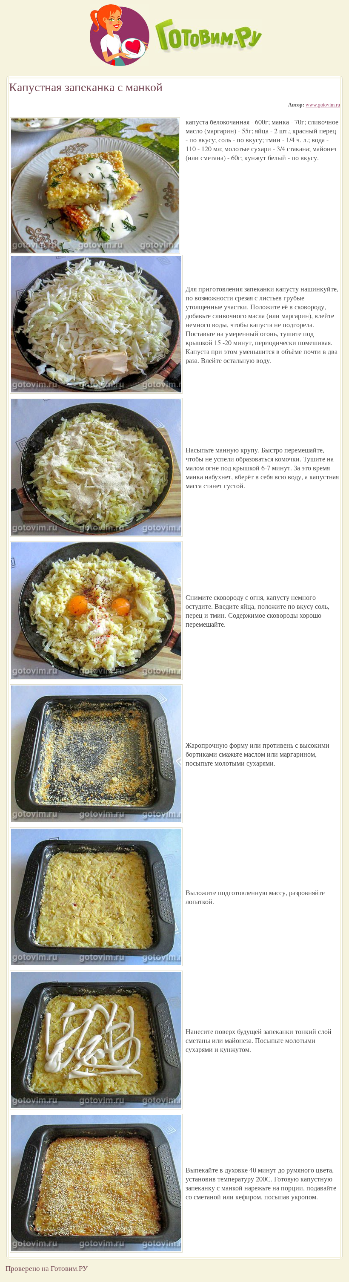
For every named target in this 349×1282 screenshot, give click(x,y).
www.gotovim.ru (323, 104)
